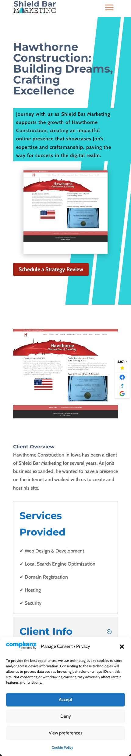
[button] (122, 647)
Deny (65, 716)
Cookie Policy (62, 747)
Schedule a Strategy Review (51, 269)
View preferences (65, 733)
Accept (65, 699)
